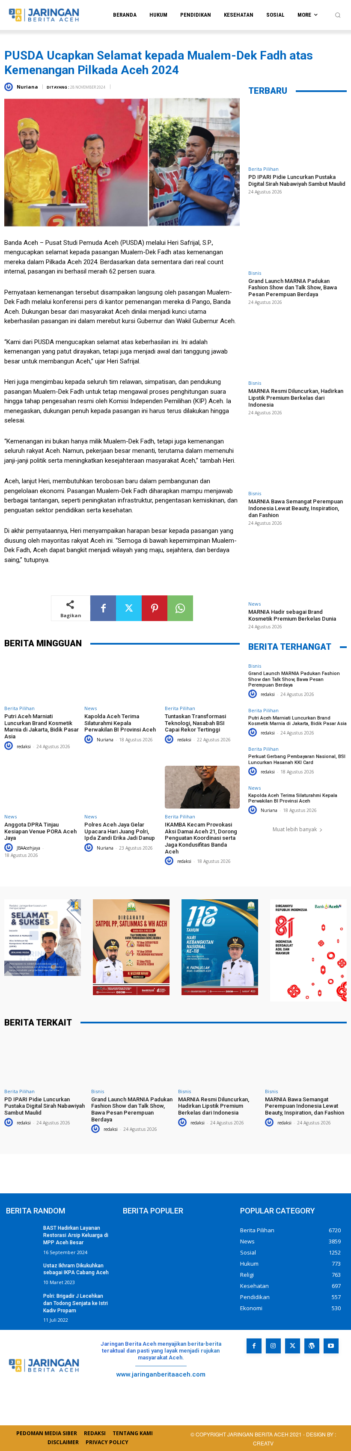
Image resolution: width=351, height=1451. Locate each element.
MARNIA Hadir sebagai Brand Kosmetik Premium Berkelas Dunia (292, 615)
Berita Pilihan (19, 708)
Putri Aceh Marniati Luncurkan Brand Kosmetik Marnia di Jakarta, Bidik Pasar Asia (41, 726)
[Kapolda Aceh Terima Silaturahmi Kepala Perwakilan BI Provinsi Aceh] (121, 678)
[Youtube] (331, 1345)
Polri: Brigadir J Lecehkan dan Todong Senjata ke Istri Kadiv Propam (75, 1303)
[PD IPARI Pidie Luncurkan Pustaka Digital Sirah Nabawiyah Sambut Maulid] (297, 133)
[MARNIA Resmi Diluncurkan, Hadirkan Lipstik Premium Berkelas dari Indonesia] (297, 347)
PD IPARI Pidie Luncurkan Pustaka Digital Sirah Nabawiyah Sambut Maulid (296, 180)
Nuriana (27, 86)
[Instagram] (273, 1345)
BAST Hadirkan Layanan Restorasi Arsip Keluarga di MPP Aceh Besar (75, 1235)
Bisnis (254, 273)
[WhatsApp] (180, 608)
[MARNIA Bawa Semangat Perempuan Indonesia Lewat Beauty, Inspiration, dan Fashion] (297, 457)
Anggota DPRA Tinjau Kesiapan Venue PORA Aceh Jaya (40, 831)
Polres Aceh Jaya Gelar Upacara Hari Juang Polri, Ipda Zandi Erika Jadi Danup (119, 831)
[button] (337, 15)
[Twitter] (129, 608)
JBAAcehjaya (28, 848)
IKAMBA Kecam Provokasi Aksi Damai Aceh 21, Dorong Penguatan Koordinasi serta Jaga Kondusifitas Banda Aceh (201, 837)
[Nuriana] (9, 87)
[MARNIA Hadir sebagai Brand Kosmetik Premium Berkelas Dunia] (297, 568)
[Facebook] (103, 608)
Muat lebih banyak (295, 829)
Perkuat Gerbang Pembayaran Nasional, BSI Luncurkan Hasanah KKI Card (296, 759)
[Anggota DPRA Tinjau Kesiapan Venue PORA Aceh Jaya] (41, 787)
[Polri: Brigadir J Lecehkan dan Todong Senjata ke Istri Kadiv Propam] (22, 1304)
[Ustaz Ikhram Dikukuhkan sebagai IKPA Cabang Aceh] (22, 1273)
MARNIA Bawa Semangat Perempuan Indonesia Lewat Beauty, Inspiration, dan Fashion (295, 508)
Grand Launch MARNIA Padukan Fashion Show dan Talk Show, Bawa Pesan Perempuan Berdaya (292, 287)
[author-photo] (9, 745)
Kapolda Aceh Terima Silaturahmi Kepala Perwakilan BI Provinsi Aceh (120, 723)
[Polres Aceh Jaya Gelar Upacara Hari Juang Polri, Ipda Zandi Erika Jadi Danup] (121, 787)
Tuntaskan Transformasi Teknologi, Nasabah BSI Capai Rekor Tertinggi (195, 723)
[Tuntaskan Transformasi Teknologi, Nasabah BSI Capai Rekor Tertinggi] (202, 678)
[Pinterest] (154, 608)
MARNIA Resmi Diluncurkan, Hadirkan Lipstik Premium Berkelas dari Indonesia (295, 397)
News (90, 708)
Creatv (286, 1384)
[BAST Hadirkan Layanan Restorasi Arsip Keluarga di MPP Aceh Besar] (22, 1236)
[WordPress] (311, 1345)
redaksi (24, 746)
